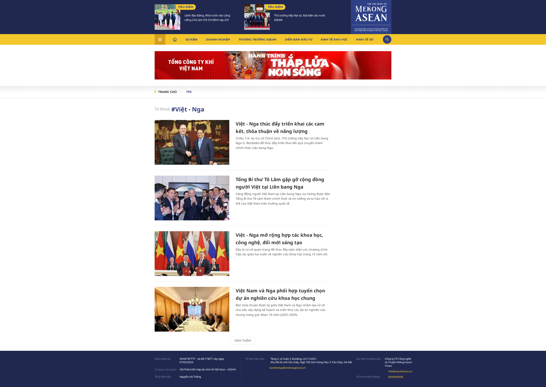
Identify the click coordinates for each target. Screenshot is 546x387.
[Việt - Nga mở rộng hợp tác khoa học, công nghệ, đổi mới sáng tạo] (192, 253)
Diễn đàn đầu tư (298, 39)
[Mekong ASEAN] (371, 16)
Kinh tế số (364, 39)
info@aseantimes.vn (400, 371)
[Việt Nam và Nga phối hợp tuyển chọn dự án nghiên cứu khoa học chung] (192, 309)
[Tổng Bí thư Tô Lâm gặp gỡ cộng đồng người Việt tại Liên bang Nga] (192, 198)
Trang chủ (167, 92)
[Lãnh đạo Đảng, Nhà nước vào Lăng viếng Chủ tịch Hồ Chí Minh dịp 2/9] (167, 17)
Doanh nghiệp (218, 39)
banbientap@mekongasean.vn (288, 368)
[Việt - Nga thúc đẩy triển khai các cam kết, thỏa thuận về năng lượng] (192, 142)
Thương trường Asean (257, 39)
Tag (189, 92)
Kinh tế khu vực (334, 39)
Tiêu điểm (185, 7)
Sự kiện (191, 39)
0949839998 (395, 377)
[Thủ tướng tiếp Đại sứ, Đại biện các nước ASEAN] (257, 17)
